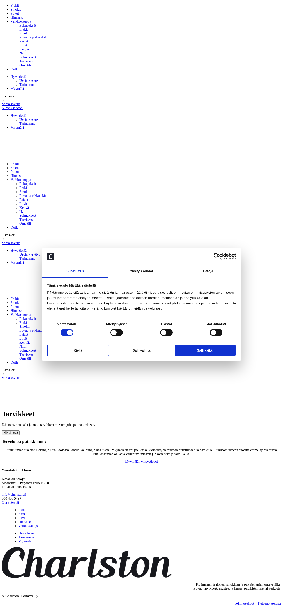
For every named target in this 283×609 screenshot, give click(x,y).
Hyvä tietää (19, 77)
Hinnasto (17, 17)
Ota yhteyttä (10, 502)
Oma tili (25, 65)
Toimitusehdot (244, 603)
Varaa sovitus (11, 104)
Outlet (15, 69)
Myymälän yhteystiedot (141, 461)
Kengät (24, 49)
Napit (23, 53)
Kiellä (78, 350)
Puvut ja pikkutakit (32, 37)
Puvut (15, 13)
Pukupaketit (27, 25)
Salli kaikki (205, 350)
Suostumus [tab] (75, 271)
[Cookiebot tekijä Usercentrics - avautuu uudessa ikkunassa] (216, 256)
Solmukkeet (27, 57)
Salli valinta (141, 350)
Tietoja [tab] (208, 271)
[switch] (116, 332)
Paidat (23, 41)
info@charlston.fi (14, 494)
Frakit (15, 5)
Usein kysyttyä (29, 80)
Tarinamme (27, 84)
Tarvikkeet (26, 61)
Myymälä (17, 88)
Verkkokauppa (21, 21)
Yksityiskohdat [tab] (141, 271)
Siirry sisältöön (12, 108)
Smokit (16, 9)
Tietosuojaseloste (269, 603)
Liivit (23, 45)
